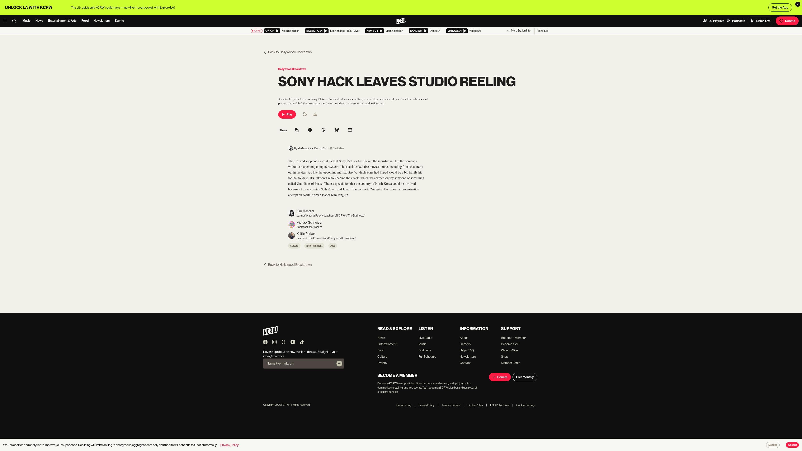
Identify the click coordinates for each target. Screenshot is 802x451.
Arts (332, 245)
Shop (504, 356)
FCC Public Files (497, 405)
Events (119, 21)
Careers (465, 344)
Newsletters (102, 21)
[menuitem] (315, 114)
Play (289, 114)
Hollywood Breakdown (292, 69)
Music (26, 21)
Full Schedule (427, 356)
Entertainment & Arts (62, 21)
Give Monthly (525, 377)
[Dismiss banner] (797, 4)
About (464, 338)
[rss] (305, 115)
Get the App (780, 7)
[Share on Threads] (323, 130)
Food (85, 21)
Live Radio (425, 338)
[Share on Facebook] (310, 130)
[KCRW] (270, 334)
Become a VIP (510, 344)
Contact (465, 363)
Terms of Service (449, 405)
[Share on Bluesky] (337, 130)
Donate (790, 21)
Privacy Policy (424, 405)
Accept (792, 445)
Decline (772, 445)
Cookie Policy (473, 405)
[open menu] (6, 20)
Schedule (542, 30)
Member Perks (510, 363)
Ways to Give (509, 350)
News (39, 21)
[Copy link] (296, 130)
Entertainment (314, 245)
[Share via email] (350, 130)
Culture (294, 245)
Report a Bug (403, 405)
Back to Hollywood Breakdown (290, 52)
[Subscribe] (339, 363)
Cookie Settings (526, 405)
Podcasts (738, 21)
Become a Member (513, 338)
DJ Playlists (716, 21)
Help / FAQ (467, 350)
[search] (15, 20)
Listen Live (763, 21)
